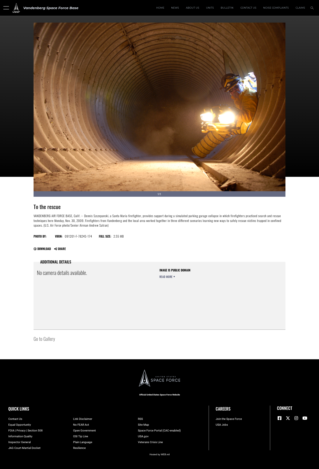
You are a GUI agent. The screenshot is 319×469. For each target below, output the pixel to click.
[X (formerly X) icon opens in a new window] (287, 418)
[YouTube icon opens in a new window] (304, 418)
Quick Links (18, 409)
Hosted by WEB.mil (160, 454)
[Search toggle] (312, 8)
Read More (166, 277)
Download (44, 249)
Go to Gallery (44, 338)
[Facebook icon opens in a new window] (279, 418)
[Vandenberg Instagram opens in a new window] (296, 418)
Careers (223, 409)
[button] (5, 8)
